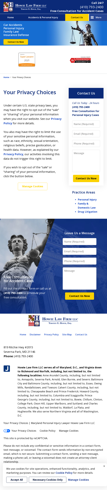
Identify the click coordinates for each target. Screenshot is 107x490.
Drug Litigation (87, 211)
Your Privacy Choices (24, 430)
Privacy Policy (13, 154)
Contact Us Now (16, 42)
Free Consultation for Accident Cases (77, 11)
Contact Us (77, 17)
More (98, 17)
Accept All (17, 479)
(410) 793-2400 (92, 7)
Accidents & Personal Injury (43, 17)
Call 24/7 (98, 3)
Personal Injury (87, 199)
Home (10, 17)
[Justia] (7, 368)
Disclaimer (35, 334)
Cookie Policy (47, 430)
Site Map (67, 334)
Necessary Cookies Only (48, 479)
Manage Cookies (32, 186)
